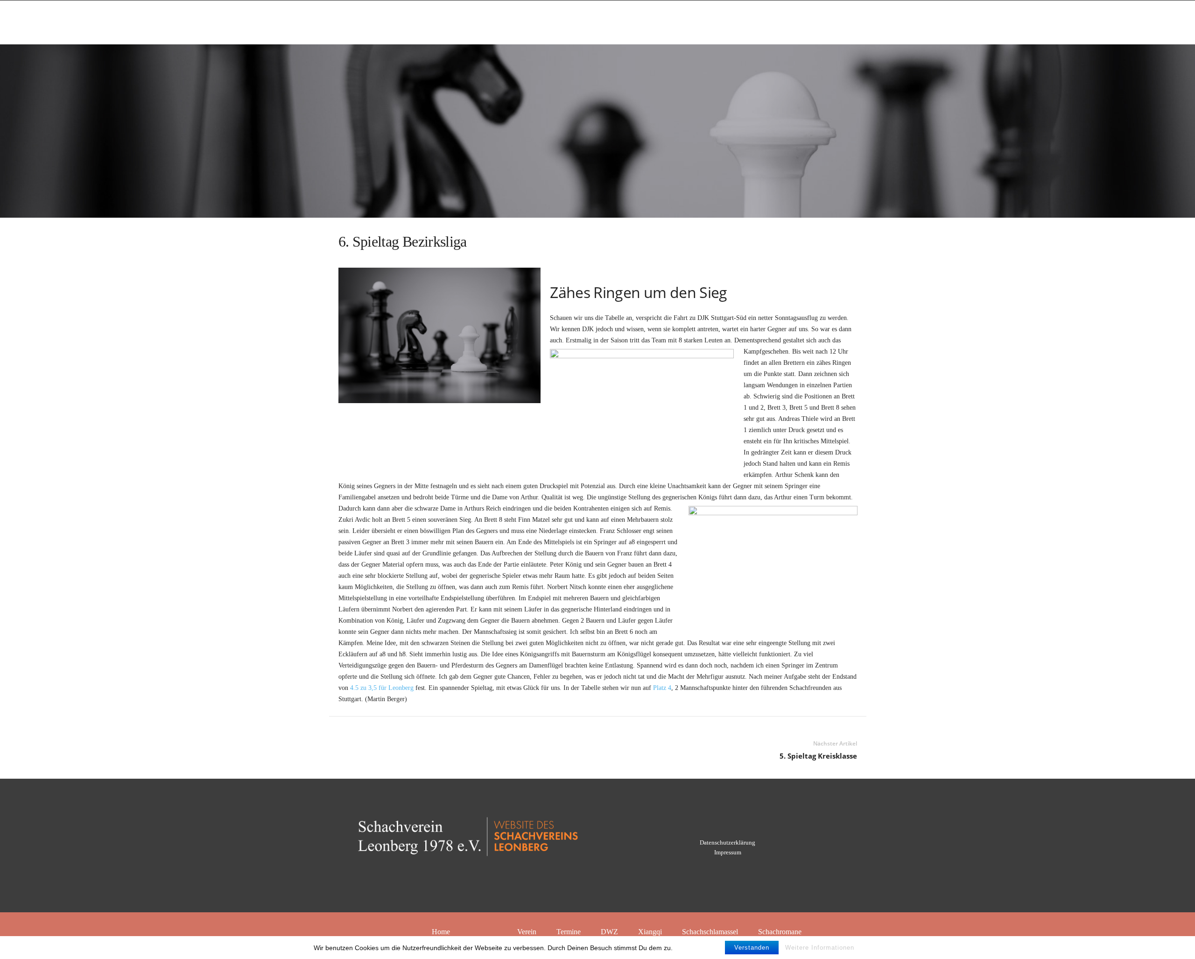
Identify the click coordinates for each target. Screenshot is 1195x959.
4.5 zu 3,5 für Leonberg (382, 687)
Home (441, 932)
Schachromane (779, 932)
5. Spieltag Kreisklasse (818, 755)
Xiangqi (650, 932)
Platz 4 (662, 687)
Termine (568, 932)
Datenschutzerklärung (727, 842)
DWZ (609, 932)
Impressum (727, 852)
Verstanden (751, 947)
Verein (526, 932)
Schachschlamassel (710, 932)
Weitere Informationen (819, 947)
